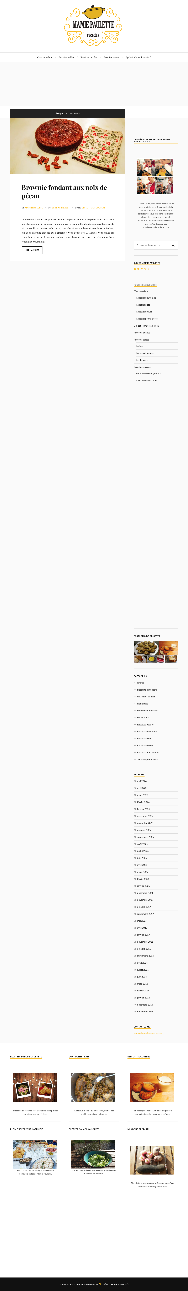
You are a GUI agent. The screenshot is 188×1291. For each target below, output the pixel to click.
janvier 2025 (143, 885)
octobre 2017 (144, 906)
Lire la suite (32, 250)
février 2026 (143, 802)
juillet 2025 (143, 850)
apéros (140, 682)
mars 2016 (142, 983)
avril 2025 (142, 864)
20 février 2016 (61, 208)
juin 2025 (142, 857)
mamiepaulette (34, 208)
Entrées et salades (145, 353)
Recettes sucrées (88, 57)
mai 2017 (142, 920)
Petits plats (141, 360)
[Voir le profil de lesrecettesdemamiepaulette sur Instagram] (142, 269)
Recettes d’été (143, 304)
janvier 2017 (143, 934)
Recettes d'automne (147, 731)
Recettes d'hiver (145, 745)
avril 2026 (142, 788)
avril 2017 (142, 927)
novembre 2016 (145, 941)
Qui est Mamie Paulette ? (138, 57)
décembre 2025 (145, 816)
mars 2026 (142, 795)
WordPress (91, 1284)
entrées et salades (146, 696)
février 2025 (143, 878)
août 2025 (142, 844)
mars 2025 (142, 871)
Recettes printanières (147, 318)
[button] (146, 648)
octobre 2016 (144, 948)
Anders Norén (121, 1284)
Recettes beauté (112, 57)
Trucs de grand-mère (147, 759)
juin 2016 (142, 976)
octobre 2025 (144, 829)
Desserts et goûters (93, 208)
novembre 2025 (145, 823)
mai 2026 (142, 781)
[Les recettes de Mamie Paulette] (94, 43)
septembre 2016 (145, 955)
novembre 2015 (145, 1011)
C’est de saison (44, 57)
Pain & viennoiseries (147, 710)
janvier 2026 (143, 809)
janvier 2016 (143, 997)
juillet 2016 (143, 969)
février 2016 (143, 990)
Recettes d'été (144, 738)
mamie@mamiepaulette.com (148, 1033)
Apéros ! (140, 345)
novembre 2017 (145, 899)
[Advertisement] (94, 83)
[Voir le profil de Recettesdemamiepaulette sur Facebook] (135, 269)
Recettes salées (66, 57)
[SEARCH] (173, 245)
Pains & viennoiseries (146, 380)
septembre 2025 (145, 836)
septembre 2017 (145, 913)
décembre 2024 (145, 892)
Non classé (142, 703)
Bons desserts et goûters (148, 373)
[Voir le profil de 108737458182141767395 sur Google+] (149, 269)
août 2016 (142, 962)
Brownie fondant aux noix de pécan (64, 191)
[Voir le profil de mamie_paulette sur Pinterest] (145, 269)
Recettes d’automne (146, 297)
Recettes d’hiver (144, 311)
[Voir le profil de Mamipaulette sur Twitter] (138, 269)
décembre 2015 (145, 1004)
